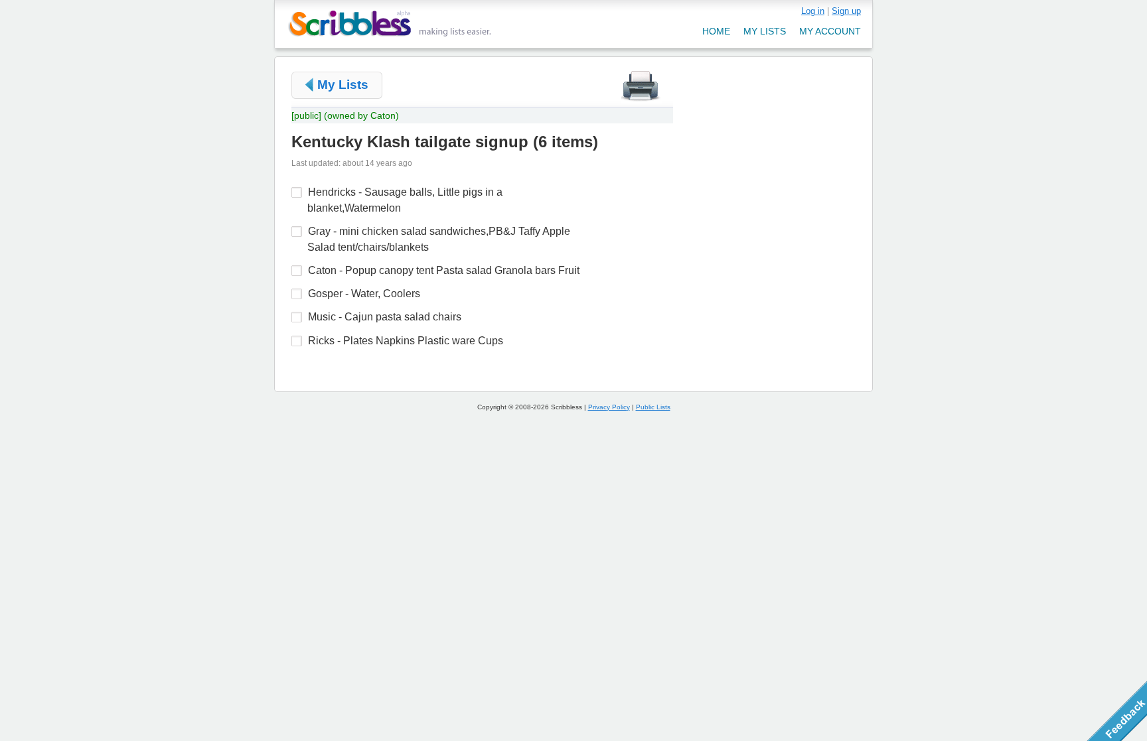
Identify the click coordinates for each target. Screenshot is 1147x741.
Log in (812, 11)
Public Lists (653, 407)
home (716, 31)
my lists (764, 31)
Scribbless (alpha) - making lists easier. (390, 23)
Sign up (846, 11)
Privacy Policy (609, 407)
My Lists (342, 85)
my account (830, 31)
